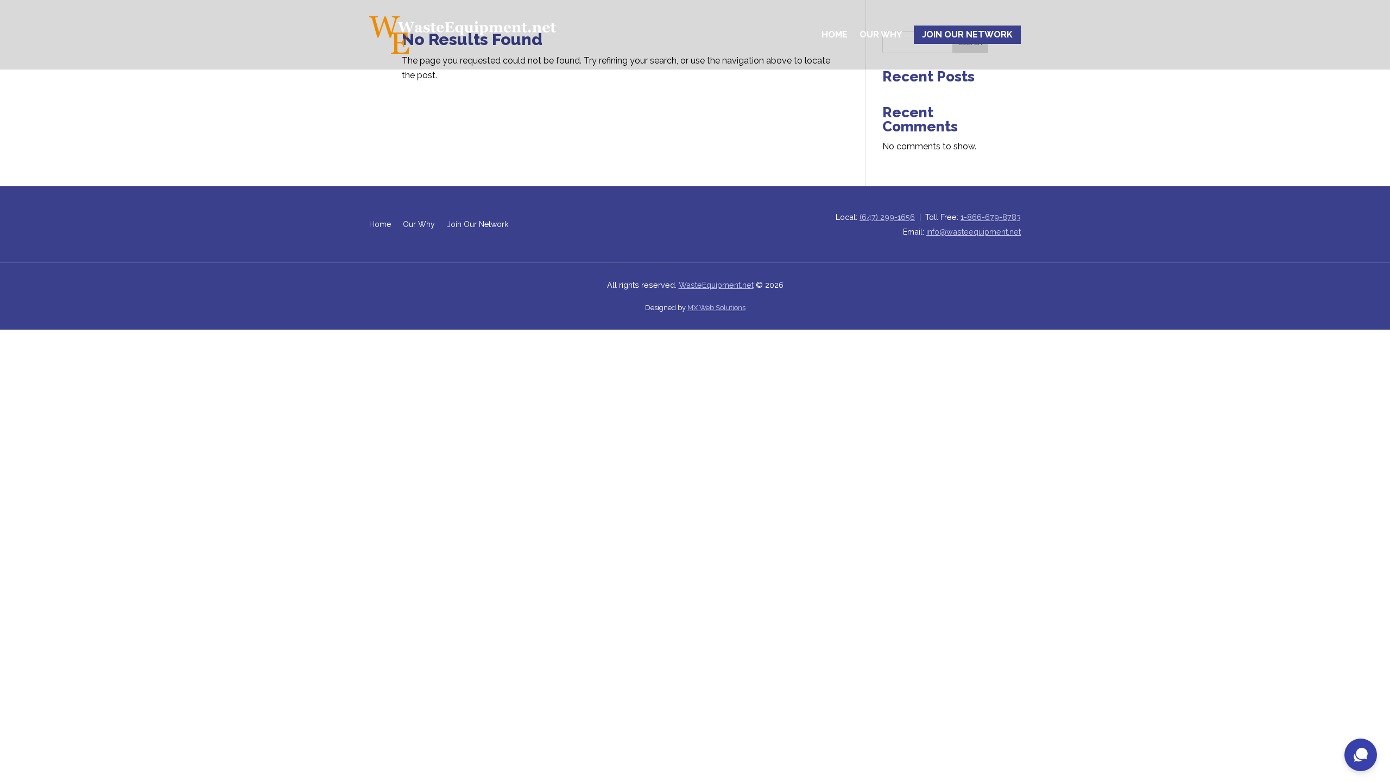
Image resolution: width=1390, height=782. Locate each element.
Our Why (881, 34)
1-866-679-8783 (991, 217)
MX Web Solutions (716, 308)
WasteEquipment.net (716, 284)
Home (835, 34)
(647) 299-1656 (887, 217)
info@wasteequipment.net (973, 231)
